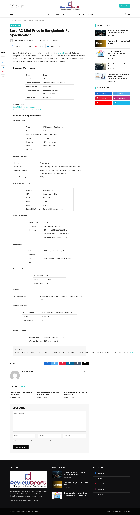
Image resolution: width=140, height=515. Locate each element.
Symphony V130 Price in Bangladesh (27, 110)
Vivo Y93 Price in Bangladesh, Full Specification (75, 393)
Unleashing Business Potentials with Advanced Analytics (118, 32)
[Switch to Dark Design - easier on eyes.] (125, 14)
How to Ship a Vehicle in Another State (118, 65)
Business (71, 14)
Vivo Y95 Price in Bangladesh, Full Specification (21, 393)
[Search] (129, 14)
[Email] (3, 76)
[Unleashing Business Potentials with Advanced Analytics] (100, 33)
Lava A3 (61, 53)
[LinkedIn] (3, 67)
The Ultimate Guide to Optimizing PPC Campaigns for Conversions (118, 53)
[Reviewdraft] (70, 5)
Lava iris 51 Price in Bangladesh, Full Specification (48, 393)
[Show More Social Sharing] (59, 46)
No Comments (44, 40)
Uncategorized (15, 25)
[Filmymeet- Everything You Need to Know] (100, 43)
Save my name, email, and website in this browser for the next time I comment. (40, 441)
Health (81, 14)
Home (48, 14)
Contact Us (126, 511)
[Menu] (11, 14)
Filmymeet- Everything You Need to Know (119, 42)
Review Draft (20, 40)
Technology (59, 14)
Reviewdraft (35, 511)
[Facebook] (3, 58)
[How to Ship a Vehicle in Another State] (100, 66)
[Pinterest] (3, 71)
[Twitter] (3, 62)
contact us (133, 352)
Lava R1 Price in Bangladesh (24, 107)
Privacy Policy (116, 511)
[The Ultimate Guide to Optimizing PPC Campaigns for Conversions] (100, 53)
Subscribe (124, 5)
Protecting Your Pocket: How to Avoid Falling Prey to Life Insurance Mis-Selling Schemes (118, 76)
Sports (91, 14)
